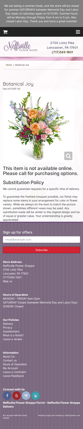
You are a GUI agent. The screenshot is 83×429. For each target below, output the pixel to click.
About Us (8, 356)
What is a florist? (13, 335)
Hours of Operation (15, 364)
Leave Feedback (13, 375)
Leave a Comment (14, 372)
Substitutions (11, 331)
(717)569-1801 (62, 52)
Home (9, 65)
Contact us (10, 360)
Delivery (8, 323)
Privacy (7, 327)
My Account (10, 368)
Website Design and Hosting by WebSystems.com (59, 415)
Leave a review (12, 339)
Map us (7, 281)
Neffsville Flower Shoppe (21, 46)
